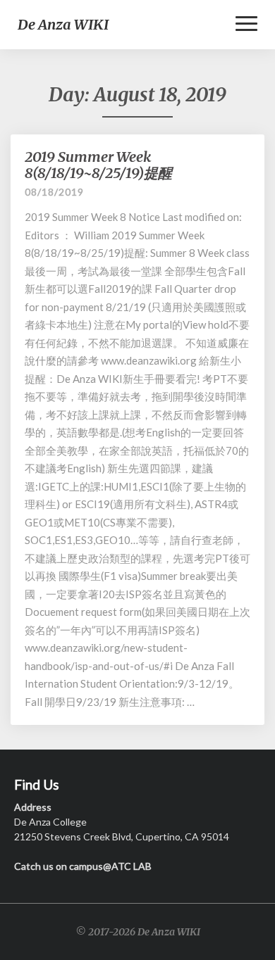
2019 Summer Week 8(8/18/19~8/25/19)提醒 (98, 165)
